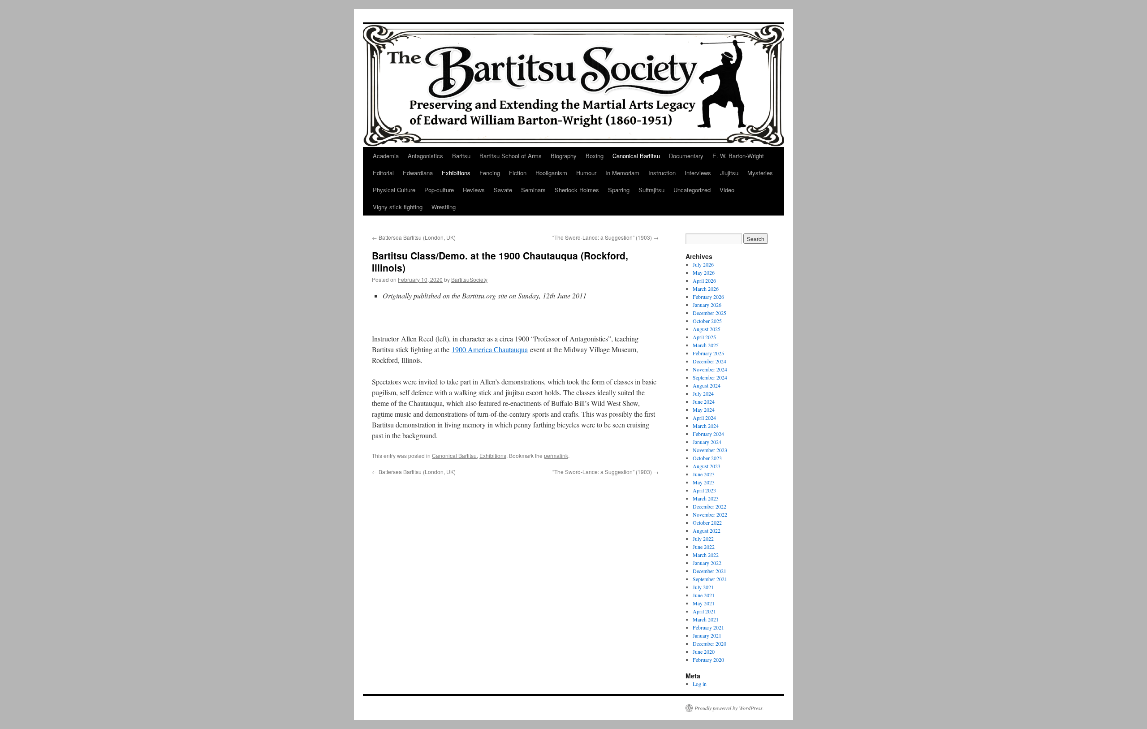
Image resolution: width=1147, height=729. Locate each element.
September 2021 (710, 578)
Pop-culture (439, 189)
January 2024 (707, 441)
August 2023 (706, 466)
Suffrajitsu (651, 189)
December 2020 (709, 643)
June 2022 (704, 546)
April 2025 (704, 337)
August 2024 (706, 385)
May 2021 (704, 603)
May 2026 (704, 272)
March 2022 (706, 554)
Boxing (595, 155)
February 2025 (708, 353)
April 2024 (704, 417)
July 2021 (703, 587)
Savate (503, 189)
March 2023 (706, 498)
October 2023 (707, 458)
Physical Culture (394, 189)
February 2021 (708, 627)
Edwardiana (418, 172)
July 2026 (703, 264)
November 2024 (710, 369)
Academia (386, 155)
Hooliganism (551, 172)
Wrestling (443, 207)
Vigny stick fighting (398, 207)
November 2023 (710, 449)
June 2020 (704, 651)
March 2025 (706, 345)
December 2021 (709, 570)
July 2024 (703, 393)
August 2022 (706, 530)
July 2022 (703, 538)
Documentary (686, 155)
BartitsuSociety (469, 279)
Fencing (489, 172)
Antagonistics (425, 155)
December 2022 (709, 506)
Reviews (474, 189)
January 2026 (707, 304)
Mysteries (760, 172)
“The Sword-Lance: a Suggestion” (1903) (605, 237)
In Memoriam (622, 172)
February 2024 (708, 433)
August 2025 (706, 328)
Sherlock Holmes (577, 189)
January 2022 (707, 562)
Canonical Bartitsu (636, 155)
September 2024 (710, 377)
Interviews (698, 172)
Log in (700, 683)
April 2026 (704, 280)
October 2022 (707, 522)
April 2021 (704, 611)
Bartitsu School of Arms (510, 155)
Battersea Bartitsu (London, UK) (414, 237)
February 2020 (708, 659)
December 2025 (709, 312)
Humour (586, 172)
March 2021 (706, 619)
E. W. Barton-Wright (738, 155)
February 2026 (708, 296)
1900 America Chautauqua (490, 349)
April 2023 (704, 490)
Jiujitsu (729, 172)
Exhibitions (456, 172)
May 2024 (704, 409)
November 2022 (710, 514)
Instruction (662, 172)
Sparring (619, 189)
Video (727, 189)
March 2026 (706, 288)
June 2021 (704, 595)
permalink (556, 455)
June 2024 (704, 401)
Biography (564, 155)
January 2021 (707, 635)
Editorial (383, 172)
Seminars (533, 189)
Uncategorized (692, 189)
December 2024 (709, 361)
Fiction (517, 172)
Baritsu (461, 155)
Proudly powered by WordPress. (729, 708)
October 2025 (707, 320)
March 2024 (706, 425)
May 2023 (704, 482)
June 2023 (704, 474)
